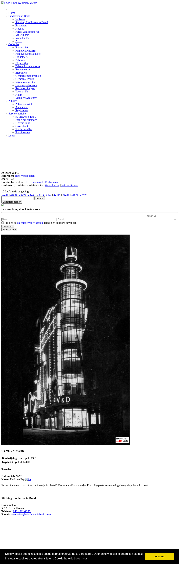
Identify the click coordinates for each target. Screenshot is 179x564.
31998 (22, 194)
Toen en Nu (21, 91)
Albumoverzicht (24, 104)
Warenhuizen (52, 185)
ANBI (18, 41)
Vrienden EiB (23, 38)
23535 (13, 194)
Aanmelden (21, 107)
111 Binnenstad (34, 182)
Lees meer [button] (80, 558)
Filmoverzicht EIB (25, 50)
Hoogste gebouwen (26, 85)
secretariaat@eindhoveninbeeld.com (31, 514)
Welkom (20, 19)
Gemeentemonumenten (28, 75)
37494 (83, 194)
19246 (4, 194)
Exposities (21, 25)
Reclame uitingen (25, 88)
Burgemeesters (23, 69)
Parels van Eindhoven (27, 31)
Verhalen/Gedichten (26, 97)
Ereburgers (21, 72)
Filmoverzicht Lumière (28, 53)
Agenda (19, 28)
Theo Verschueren (25, 175)
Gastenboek (21, 126)
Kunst (18, 94)
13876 (74, 194)
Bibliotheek (21, 56)
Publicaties (21, 60)
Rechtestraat (51, 182)
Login (11, 135)
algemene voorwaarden (30, 222)
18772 (40, 194)
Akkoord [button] (159, 556)
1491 (49, 194)
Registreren (21, 110)
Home (11, 12)
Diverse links (22, 122)
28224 (31, 194)
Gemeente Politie (24, 78)
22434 (56, 194)
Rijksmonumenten (25, 82)
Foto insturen (22, 132)
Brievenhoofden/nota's (27, 66)
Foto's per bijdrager (26, 119)
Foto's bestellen (23, 129)
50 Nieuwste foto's (25, 116)
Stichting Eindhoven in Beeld (31, 22)
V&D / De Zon (69, 185)
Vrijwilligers (22, 34)
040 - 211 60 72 (22, 511)
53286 (65, 194)
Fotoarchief (21, 47)
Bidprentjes (21, 63)
